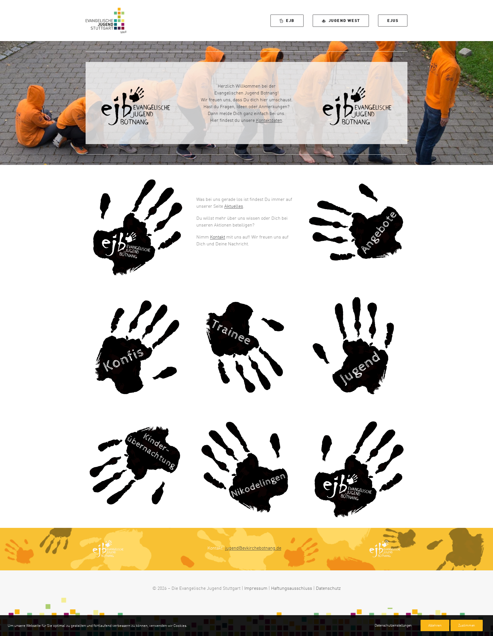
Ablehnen (435, 625)
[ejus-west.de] (136, 225)
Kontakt (217, 237)
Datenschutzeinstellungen (393, 625)
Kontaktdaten (269, 120)
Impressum (255, 588)
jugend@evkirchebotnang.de (253, 548)
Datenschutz (328, 588)
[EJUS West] (106, 20)
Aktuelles (233, 206)
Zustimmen (466, 625)
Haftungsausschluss (291, 588)
